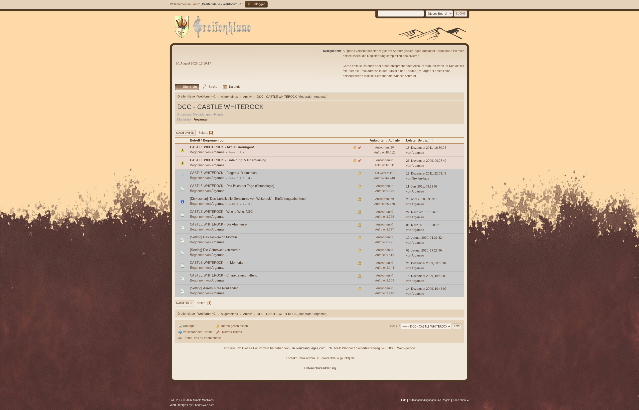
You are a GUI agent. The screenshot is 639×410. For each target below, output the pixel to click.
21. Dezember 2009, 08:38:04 (426, 263)
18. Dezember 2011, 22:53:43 (426, 173)
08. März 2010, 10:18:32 (422, 225)
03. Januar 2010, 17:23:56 (424, 250)
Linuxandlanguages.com (308, 348)
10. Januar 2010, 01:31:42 (424, 238)
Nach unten (185, 132)
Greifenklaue (420, 178)
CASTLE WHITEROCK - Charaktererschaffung (223, 275)
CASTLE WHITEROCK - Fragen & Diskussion (223, 173)
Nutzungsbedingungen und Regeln (429, 400)
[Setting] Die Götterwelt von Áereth (215, 250)
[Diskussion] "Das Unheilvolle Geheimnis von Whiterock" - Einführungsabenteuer (248, 198)
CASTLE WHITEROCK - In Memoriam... (219, 262)
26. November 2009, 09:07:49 (426, 160)
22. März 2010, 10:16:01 (422, 212)
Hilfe (403, 400)
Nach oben (184, 303)
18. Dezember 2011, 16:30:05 (426, 148)
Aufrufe (394, 140)
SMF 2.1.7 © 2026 (181, 400)
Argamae (320, 96)
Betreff (195, 140)
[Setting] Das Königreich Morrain (213, 237)
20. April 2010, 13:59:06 (422, 199)
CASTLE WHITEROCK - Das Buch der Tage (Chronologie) (232, 186)
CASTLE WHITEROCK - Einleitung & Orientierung (228, 160)
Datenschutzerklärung (320, 368)
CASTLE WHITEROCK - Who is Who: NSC (221, 212)
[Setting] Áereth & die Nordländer (214, 288)
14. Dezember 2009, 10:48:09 (426, 288)
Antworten (377, 140)
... (246, 178)
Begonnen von (214, 140)
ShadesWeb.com (203, 405)
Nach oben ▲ (461, 400)
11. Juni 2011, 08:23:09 (422, 186)
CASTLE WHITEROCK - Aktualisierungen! (222, 147)
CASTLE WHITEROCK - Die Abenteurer (219, 224)
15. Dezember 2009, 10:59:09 (426, 276)
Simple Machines (203, 400)
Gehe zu (394, 326)
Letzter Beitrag (417, 140)
